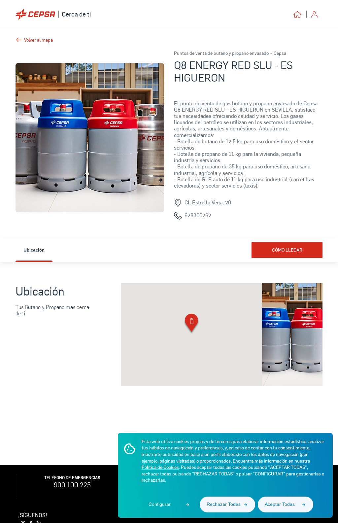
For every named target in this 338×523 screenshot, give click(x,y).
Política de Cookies (160, 467)
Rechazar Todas (224, 504)
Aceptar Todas (280, 504)
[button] (191, 324)
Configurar (160, 504)
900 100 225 (72, 484)
